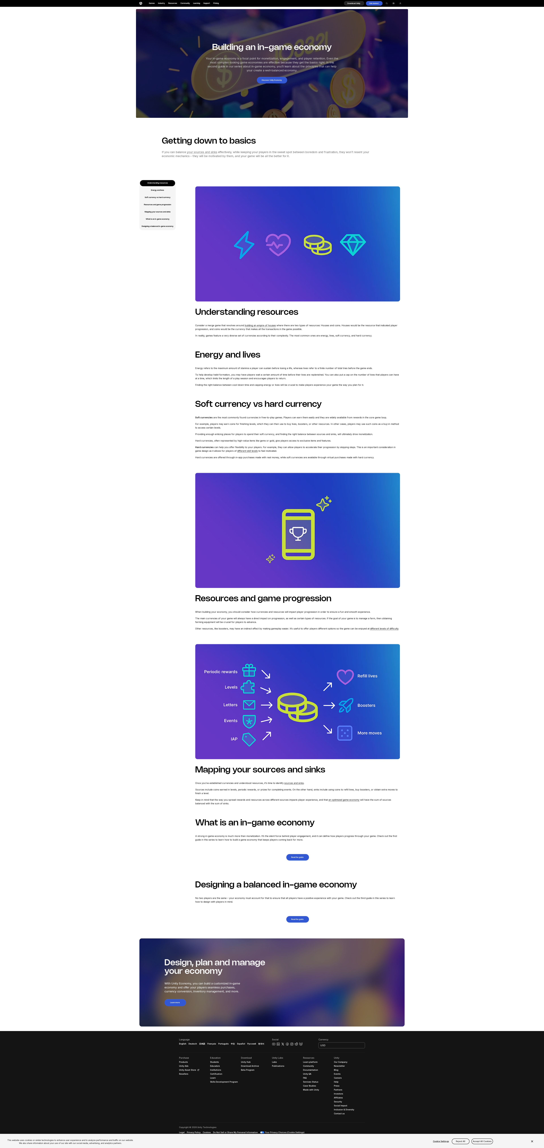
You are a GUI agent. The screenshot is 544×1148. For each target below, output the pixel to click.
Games (152, 3)
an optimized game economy (344, 799)
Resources (172, 3)
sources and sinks (294, 783)
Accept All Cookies (482, 1141)
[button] (354, 3)
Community (185, 3)
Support (206, 3)
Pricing (216, 3)
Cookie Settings (441, 1141)
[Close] (532, 1141)
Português (223, 1044)
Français (211, 1044)
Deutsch (193, 1044)
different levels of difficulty (384, 628)
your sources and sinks (202, 152)
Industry (161, 3)
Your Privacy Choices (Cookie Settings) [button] (284, 1132)
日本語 (202, 1044)
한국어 (261, 1044)
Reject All (460, 1141)
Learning (196, 3)
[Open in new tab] (197, 1070)
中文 (233, 1044)
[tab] (157, 183)
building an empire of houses (260, 325)
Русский (251, 1044)
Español (241, 1044)
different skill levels (247, 450)
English (182, 1044)
